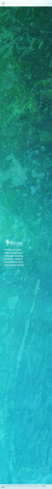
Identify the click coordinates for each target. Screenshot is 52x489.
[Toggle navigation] (49, 3)
